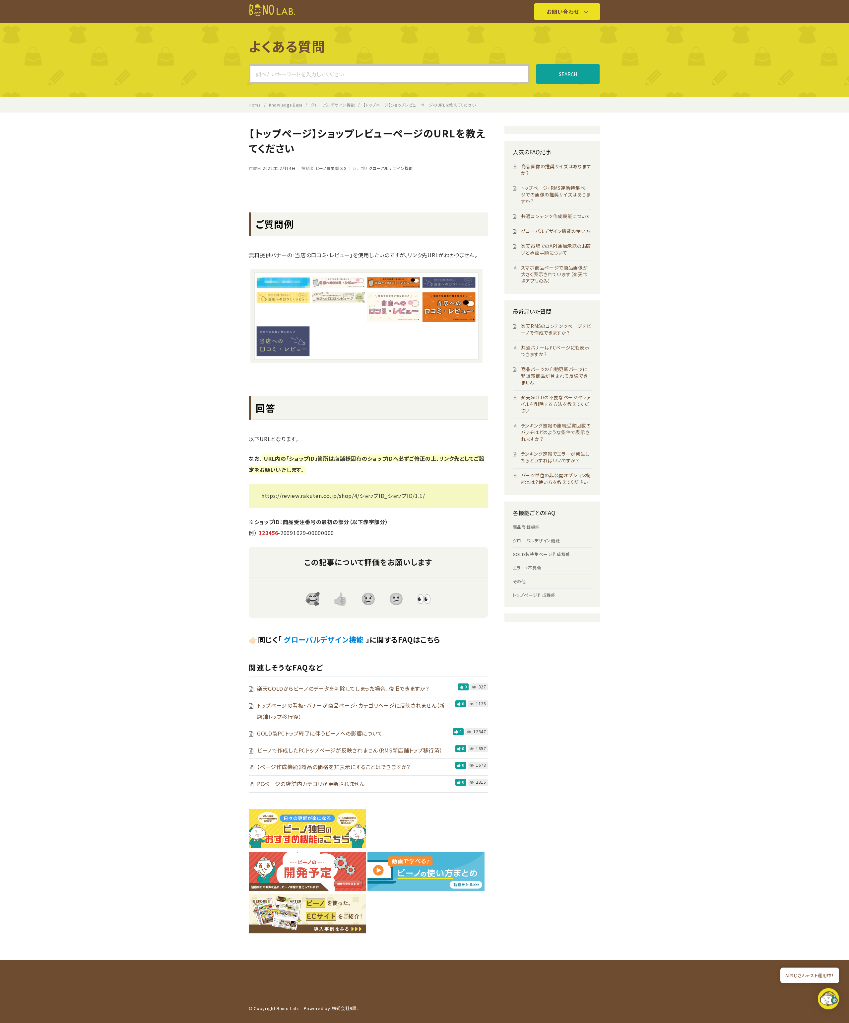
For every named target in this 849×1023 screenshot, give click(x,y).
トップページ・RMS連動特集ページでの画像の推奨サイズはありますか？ (556, 194)
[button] (828, 1000)
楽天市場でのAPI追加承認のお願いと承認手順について (556, 249)
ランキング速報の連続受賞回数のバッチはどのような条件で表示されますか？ (556, 432)
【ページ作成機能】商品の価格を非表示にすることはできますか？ (333, 767)
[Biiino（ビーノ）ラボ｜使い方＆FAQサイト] (272, 14)
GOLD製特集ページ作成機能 (542, 554)
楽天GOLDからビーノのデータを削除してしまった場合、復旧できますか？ (343, 688)
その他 (519, 581)
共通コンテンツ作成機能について (556, 216)
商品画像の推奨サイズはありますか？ (556, 169)
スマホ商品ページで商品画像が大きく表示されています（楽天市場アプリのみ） (554, 274)
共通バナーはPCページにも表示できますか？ (555, 350)
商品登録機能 (526, 527)
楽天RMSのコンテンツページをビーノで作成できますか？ (556, 329)
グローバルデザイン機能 (391, 168)
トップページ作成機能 (534, 595)
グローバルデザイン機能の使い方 (556, 231)
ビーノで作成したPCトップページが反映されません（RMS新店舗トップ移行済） (350, 750)
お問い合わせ (563, 12)
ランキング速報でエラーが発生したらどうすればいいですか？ (555, 457)
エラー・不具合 (527, 568)
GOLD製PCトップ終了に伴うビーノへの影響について (320, 733)
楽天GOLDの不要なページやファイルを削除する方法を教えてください (556, 404)
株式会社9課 (344, 1008)
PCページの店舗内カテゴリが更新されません (311, 784)
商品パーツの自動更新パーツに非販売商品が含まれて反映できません (554, 376)
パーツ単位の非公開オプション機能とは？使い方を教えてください (555, 478)
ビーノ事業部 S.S (331, 168)
